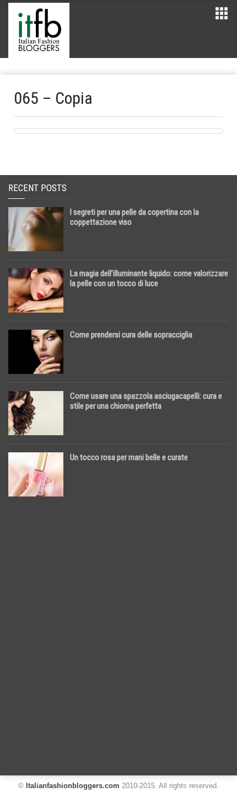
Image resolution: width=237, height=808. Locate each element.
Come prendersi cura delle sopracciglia (131, 335)
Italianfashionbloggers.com (73, 785)
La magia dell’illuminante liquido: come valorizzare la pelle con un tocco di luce (149, 278)
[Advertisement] (118, 632)
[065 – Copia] (118, 131)
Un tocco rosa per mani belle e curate (129, 457)
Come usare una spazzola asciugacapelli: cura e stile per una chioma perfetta (146, 401)
